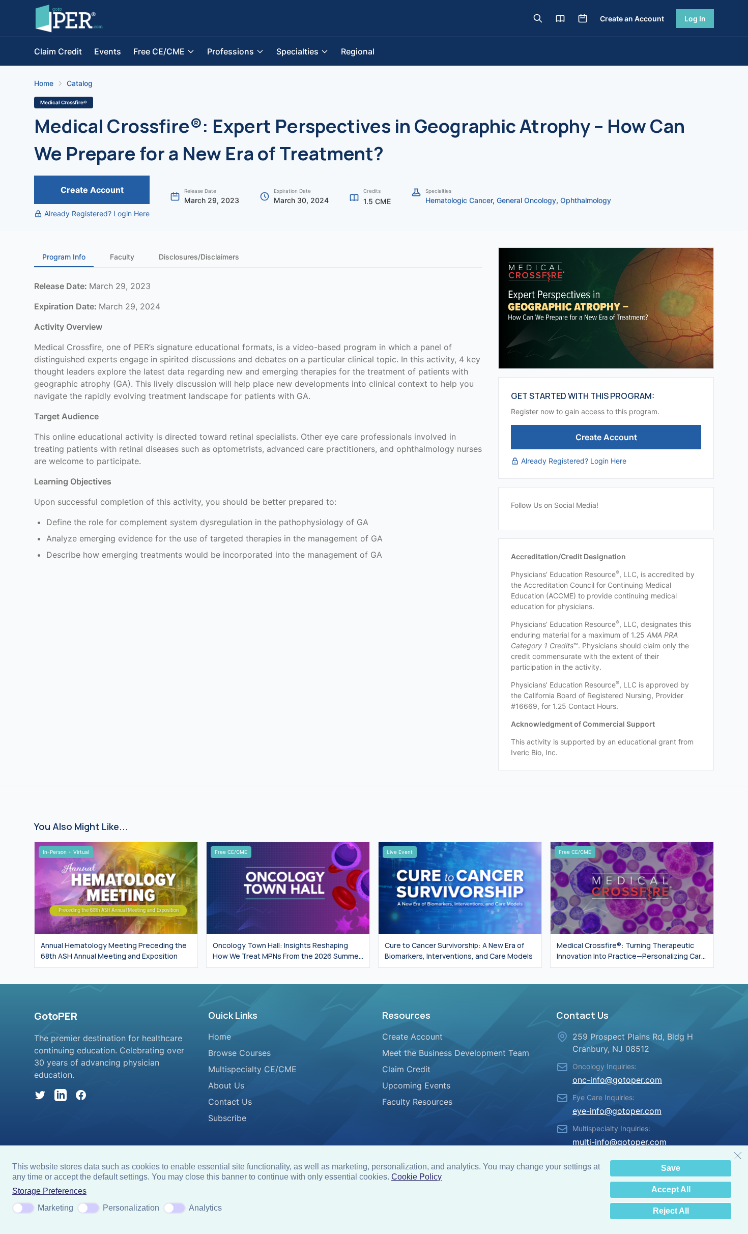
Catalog (80, 83)
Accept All (671, 1189)
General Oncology (526, 200)
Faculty (122, 256)
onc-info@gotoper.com (617, 1080)
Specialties (297, 51)
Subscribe (227, 1118)
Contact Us (230, 1102)
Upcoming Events (416, 1085)
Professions (230, 51)
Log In (695, 18)
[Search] (538, 18)
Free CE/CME (159, 51)
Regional (358, 51)
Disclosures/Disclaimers (199, 256)
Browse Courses (239, 1053)
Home (43, 83)
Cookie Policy (416, 1176)
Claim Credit (58, 51)
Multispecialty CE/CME (252, 1069)
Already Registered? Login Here (97, 213)
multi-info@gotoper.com (619, 1142)
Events (107, 51)
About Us (226, 1085)
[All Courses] (560, 18)
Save (670, 1168)
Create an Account (632, 18)
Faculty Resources (417, 1102)
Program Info (63, 256)
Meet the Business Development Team (455, 1053)
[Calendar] (583, 18)
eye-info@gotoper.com (616, 1111)
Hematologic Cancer (459, 200)
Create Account (92, 190)
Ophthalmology (585, 200)
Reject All (671, 1211)
